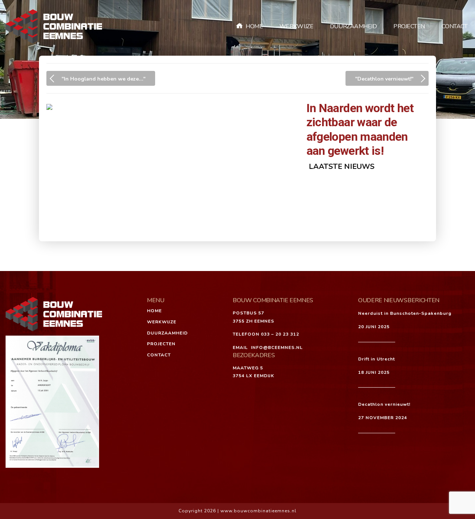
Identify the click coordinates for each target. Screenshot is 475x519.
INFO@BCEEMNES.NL (277, 347)
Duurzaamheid (353, 26)
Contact (455, 26)
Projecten (409, 26)
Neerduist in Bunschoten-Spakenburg (405, 313)
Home (254, 26)
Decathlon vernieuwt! (384, 404)
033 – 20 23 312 (280, 334)
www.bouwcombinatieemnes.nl (258, 511)
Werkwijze (296, 26)
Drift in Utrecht (376, 359)
